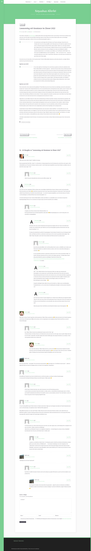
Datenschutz (62, 1)
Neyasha (30, 31)
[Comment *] (46, 512)
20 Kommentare (37, 31)
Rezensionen (28, 1)
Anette (26, 312)
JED (25, 155)
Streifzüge (49, 1)
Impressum (56, 1)
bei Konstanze (32, 35)
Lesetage (22, 24)
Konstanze (27, 184)
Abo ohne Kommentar (67, 518)
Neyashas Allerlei (45, 11)
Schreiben (41, 1)
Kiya (25, 400)
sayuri (26, 371)
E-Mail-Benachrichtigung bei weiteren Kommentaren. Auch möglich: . (53, 518)
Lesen (35, 1)
